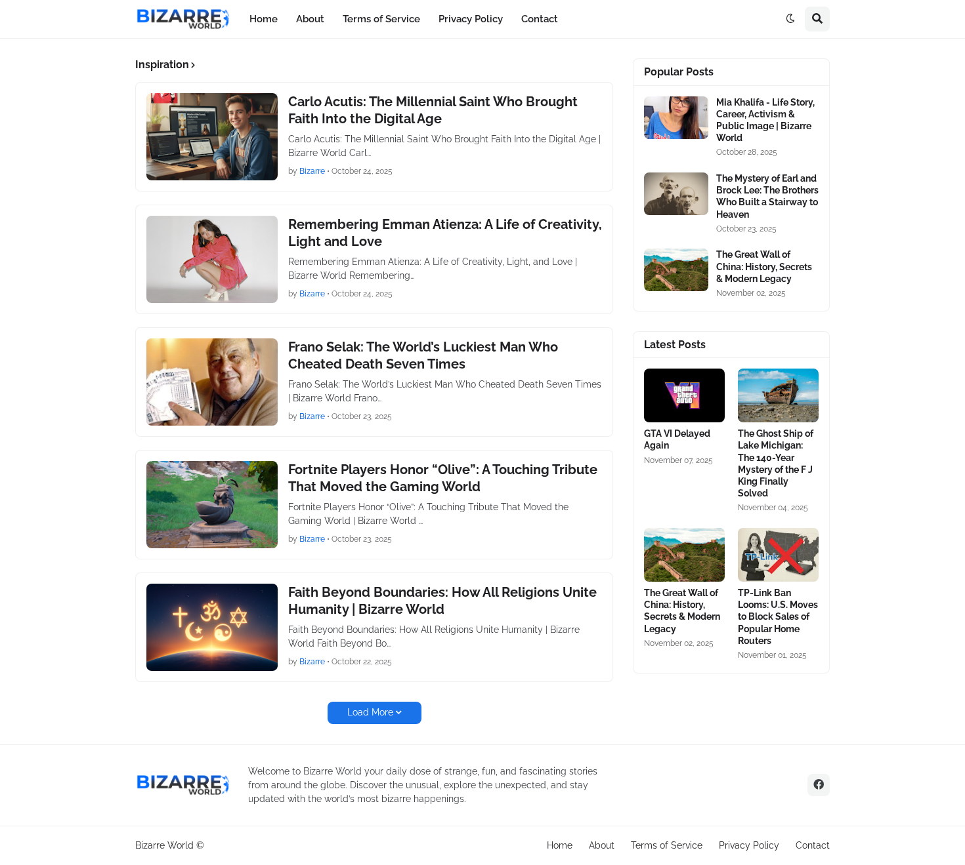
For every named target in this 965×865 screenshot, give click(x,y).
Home (559, 845)
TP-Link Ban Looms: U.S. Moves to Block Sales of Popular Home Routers (778, 617)
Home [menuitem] (263, 19)
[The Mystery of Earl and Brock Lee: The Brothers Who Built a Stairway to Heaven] (676, 193)
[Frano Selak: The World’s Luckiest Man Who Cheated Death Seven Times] (212, 382)
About (601, 845)
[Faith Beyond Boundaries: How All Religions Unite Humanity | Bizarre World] (212, 627)
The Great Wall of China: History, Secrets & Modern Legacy (764, 266)
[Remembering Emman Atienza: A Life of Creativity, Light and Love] (212, 259)
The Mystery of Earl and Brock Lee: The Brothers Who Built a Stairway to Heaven (767, 196)
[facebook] (818, 785)
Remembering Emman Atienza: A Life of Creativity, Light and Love (445, 232)
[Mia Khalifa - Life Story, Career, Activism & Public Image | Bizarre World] (676, 117)
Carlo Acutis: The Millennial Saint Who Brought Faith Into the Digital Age (433, 110)
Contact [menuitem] (539, 19)
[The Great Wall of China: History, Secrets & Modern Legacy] (676, 270)
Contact (813, 845)
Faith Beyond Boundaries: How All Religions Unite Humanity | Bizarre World (442, 600)
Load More (370, 712)
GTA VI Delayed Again (677, 439)
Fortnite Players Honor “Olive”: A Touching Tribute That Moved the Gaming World (442, 478)
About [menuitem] (310, 19)
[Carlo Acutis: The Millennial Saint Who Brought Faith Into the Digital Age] (212, 136)
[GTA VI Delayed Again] (684, 395)
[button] (790, 19)
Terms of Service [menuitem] (381, 19)
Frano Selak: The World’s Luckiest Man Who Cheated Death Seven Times (423, 355)
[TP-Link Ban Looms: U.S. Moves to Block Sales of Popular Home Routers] (778, 555)
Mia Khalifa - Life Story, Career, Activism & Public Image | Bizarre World (765, 120)
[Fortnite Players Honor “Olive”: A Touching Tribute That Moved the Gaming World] (212, 504)
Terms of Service (666, 845)
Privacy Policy (749, 845)
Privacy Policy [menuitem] (471, 19)
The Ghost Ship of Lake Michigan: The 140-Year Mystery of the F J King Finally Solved (775, 463)
